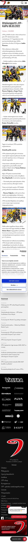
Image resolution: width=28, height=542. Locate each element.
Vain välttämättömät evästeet (14, 289)
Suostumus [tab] (5, 255)
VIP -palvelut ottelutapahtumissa (12, 486)
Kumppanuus (5, 483)
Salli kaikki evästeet (14, 280)
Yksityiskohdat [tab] (14, 255)
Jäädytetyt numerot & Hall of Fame (10, 498)
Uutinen (4, 31)
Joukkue (4, 477)
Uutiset (3, 489)
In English (3, 496)
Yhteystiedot (5, 492)
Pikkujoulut (5, 471)
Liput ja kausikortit (7, 474)
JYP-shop (4, 480)
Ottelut (3, 467)
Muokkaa (13, 285)
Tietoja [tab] (23, 255)
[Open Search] (22, 3)
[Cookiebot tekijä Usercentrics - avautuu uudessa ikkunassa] (20, 251)
